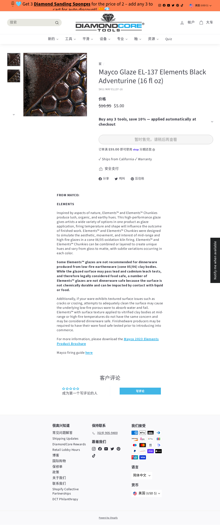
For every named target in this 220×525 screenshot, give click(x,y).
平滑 (86, 39)
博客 (55, 455)
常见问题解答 (62, 433)
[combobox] (34, 22)
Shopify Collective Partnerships (65, 491)
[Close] (161, 228)
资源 (152, 39)
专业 (121, 39)
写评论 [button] (140, 391)
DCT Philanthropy (65, 499)
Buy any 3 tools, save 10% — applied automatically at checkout (147, 122)
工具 (69, 39)
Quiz (168, 39)
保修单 (57, 467)
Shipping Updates (65, 438)
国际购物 (59, 461)
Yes (137, 267)
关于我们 (59, 478)
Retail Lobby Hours (66, 450)
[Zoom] (55, 85)
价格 (102, 99)
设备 (104, 39)
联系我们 (59, 483)
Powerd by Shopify (108, 517)
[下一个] (14, 113)
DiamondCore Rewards (69, 444)
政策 (55, 472)
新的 (52, 39)
